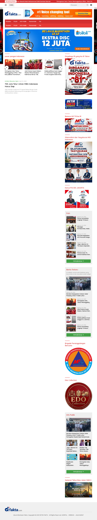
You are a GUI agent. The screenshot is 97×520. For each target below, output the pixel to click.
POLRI (15, 21)
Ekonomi (12, 81)
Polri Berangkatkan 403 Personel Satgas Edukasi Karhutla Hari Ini (83, 236)
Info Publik (23, 21)
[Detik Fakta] (13, 13)
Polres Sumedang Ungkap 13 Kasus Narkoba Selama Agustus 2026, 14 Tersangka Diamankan (53, 72)
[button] (87, 4)
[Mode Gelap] (91, 5)
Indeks (11, 5)
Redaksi (8, 21)
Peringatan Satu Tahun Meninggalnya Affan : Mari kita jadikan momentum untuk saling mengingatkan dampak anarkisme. (83, 301)
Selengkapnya (78, 261)
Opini (17, 81)
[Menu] (6, 5)
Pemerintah (32, 21)
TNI (40, 21)
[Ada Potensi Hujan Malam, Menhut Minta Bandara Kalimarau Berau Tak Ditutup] (13, 64)
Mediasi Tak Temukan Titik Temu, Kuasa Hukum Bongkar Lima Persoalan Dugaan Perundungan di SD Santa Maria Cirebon (85, 449)
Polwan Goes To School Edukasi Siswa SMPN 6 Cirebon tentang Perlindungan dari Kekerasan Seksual (84, 253)
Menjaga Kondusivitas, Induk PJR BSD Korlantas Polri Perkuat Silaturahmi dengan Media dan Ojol (83, 227)
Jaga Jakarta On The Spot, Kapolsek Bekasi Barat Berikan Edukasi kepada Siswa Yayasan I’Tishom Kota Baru (84, 245)
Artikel (7, 81)
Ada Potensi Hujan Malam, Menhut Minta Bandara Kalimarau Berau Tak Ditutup (13, 72)
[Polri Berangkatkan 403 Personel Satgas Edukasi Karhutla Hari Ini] (71, 236)
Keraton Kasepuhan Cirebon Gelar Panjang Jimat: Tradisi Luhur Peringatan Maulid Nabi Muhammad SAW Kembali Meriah (77, 294)
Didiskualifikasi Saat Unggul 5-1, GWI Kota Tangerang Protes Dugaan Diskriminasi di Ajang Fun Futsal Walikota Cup (33, 72)
